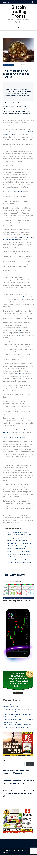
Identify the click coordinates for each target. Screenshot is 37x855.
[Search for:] (9, 2)
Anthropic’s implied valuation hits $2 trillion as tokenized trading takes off (18, 793)
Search (5, 760)
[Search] (33, 2)
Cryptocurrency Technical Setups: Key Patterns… (17, 601)
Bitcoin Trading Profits (18, 11)
